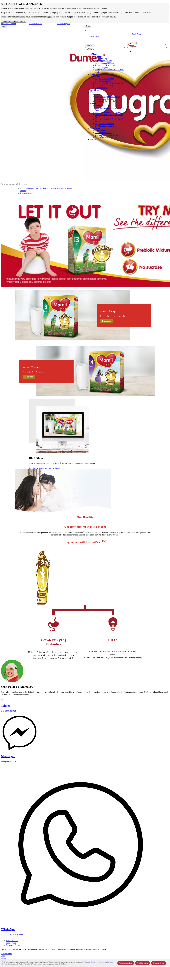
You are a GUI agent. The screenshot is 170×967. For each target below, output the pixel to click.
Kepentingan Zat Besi (103, 61)
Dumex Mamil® (101, 88)
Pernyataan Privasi (101, 962)
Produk (93, 74)
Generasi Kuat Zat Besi (104, 99)
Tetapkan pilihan (158, 963)
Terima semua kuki (125, 963)
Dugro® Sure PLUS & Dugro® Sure (109, 83)
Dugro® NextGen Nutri (104, 79)
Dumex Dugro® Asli (103, 133)
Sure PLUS (94, 90)
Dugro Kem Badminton (104, 124)
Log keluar (89, 45)
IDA (92, 92)
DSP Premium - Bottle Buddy (106, 126)
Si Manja (93, 54)
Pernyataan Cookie (89, 962)
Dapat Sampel (95, 128)
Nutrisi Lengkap (101, 67)
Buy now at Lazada (36, 468)
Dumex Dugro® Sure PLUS (106, 137)
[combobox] (12, 184)
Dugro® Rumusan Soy (104, 85)
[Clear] (26, 184)
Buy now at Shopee (52, 468)
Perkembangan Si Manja (104, 63)
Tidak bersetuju (142, 963)
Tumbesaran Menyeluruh (105, 65)
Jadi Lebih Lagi (101, 58)
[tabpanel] (85, 473)
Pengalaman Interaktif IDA (105, 101)
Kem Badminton (96, 139)
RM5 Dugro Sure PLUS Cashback (108, 112)
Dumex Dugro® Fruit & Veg (106, 135)
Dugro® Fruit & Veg (103, 81)
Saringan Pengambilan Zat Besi (107, 97)
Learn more (106, 321)
